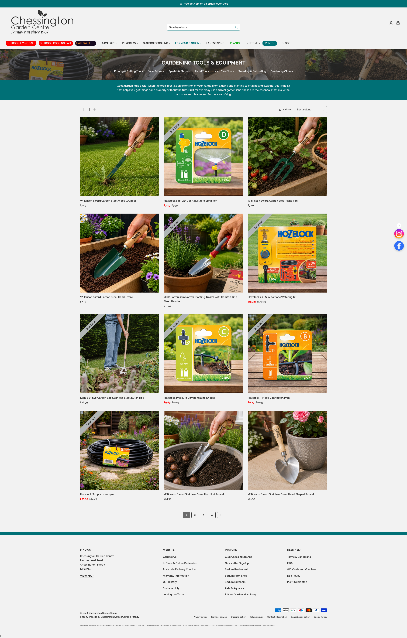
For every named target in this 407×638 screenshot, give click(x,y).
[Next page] (220, 515)
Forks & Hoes (156, 71)
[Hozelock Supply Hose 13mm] (119, 450)
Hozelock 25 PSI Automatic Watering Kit (272, 297)
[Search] (236, 27)
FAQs (290, 563)
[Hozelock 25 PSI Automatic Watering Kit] (287, 253)
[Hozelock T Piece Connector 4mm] (287, 353)
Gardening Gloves (282, 71)
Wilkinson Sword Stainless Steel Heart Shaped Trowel (281, 494)
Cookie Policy (320, 617)
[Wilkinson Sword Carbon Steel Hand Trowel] (119, 253)
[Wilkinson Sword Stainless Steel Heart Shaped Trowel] (287, 450)
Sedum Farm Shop (236, 575)
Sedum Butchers (235, 581)
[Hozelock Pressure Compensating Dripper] (203, 353)
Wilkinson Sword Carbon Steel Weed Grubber (108, 200)
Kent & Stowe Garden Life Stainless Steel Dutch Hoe (112, 397)
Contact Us (169, 556)
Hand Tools (202, 71)
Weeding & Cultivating (252, 71)
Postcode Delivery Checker (179, 569)
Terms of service (219, 617)
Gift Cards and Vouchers (302, 569)
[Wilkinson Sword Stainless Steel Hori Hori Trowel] (203, 450)
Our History (170, 581)
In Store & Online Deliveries (180, 563)
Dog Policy (293, 575)
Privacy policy (200, 617)
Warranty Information (176, 575)
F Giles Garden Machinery (240, 594)
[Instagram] (399, 234)
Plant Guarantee (297, 581)
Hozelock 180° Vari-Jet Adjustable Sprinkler (190, 200)
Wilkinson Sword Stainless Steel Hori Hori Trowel (194, 494)
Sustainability (171, 588)
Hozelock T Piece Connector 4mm (269, 397)
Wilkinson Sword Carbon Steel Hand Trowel (107, 297)
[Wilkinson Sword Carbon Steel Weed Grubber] (119, 156)
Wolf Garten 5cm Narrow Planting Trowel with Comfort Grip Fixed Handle (200, 299)
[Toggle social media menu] (399, 225)
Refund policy (256, 617)
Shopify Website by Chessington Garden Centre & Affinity (109, 617)
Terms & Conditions (299, 556)
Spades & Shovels (179, 71)
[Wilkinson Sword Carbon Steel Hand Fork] (287, 156)
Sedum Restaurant (236, 569)
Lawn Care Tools (224, 71)
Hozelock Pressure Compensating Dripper (189, 397)
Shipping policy (238, 617)
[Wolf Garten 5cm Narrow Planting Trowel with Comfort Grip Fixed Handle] (203, 253)
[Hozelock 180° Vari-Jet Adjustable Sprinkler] (203, 156)
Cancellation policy (300, 617)
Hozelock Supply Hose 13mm (98, 494)
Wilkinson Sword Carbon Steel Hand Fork (273, 200)
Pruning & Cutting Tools (128, 71)
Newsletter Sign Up (237, 563)
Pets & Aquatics (234, 588)
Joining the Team (173, 594)
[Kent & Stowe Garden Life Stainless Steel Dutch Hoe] (119, 353)
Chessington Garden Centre (103, 613)
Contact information (277, 617)
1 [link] (186, 514)
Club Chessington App (238, 556)
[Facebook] (399, 246)
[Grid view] (82, 110)
